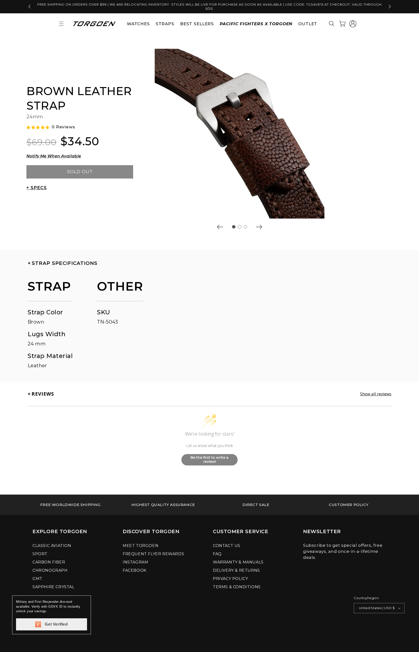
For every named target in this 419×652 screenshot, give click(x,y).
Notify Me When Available (53, 156)
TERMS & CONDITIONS (237, 587)
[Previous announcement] (29, 6)
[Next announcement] (389, 6)
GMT (37, 578)
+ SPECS (36, 187)
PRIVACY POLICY (230, 578)
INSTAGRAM (135, 562)
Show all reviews (375, 393)
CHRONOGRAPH (50, 570)
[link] (70, 505)
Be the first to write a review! (209, 459)
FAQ (217, 554)
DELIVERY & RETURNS (236, 570)
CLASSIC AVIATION (51, 545)
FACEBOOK (134, 570)
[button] (61, 23)
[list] (239, 134)
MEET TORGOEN (140, 545)
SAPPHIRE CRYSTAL (53, 587)
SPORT (40, 554)
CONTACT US (226, 545)
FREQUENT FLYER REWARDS (153, 554)
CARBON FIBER (48, 562)
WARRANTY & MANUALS (238, 562)
